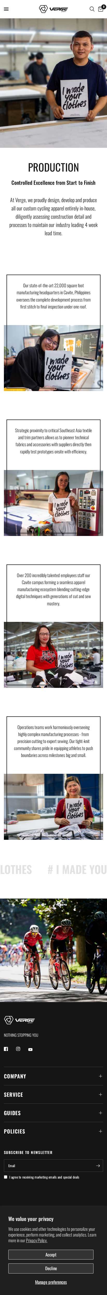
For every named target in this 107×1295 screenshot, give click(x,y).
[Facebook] (9, 1049)
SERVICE (13, 1094)
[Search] (92, 9)
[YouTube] (34, 1049)
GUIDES (12, 1113)
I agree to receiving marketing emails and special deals (44, 1177)
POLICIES (14, 1131)
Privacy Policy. (36, 1240)
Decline (51, 1268)
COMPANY (15, 1076)
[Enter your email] (98, 1165)
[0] (99, 9)
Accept (50, 1254)
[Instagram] (22, 1049)
